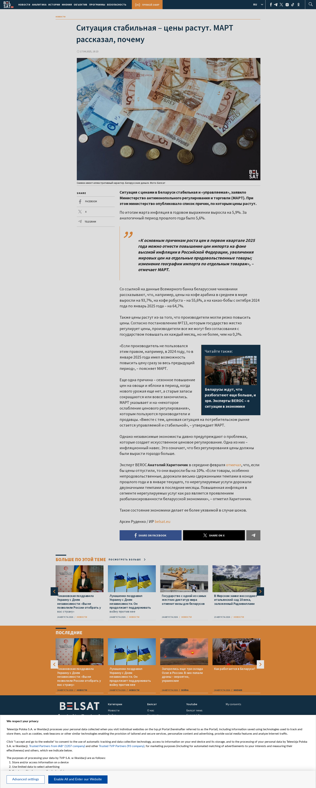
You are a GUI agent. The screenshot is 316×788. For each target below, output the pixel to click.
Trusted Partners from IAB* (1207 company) (57, 746)
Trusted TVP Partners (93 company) (121, 746)
